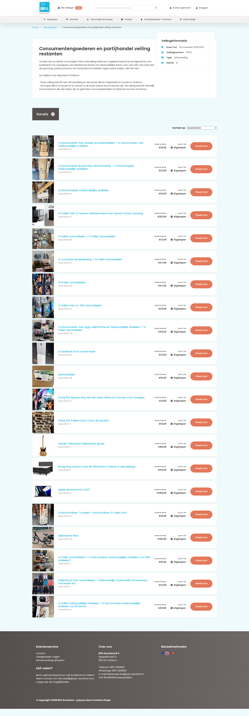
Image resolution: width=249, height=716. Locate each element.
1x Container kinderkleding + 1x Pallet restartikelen (90, 259)
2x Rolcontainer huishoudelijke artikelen (83, 190)
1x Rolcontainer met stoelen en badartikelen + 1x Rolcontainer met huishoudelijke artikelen (101, 144)
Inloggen (203, 7)
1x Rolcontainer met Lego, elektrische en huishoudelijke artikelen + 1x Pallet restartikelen (102, 329)
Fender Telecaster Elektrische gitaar (81, 443)
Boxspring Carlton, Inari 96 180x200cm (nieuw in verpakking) (96, 466)
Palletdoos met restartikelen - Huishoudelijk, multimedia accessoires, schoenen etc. (103, 582)
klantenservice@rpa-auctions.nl (125, 674)
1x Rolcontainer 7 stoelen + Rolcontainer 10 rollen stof (92, 512)
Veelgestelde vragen (48, 656)
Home (35, 27)
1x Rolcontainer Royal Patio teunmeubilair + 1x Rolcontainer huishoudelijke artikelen (96, 167)
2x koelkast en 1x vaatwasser (77, 351)
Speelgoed (52, 19)
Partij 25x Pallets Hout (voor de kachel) (83, 420)
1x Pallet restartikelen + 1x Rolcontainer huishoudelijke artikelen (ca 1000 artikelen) (104, 559)
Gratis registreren (182, 7)
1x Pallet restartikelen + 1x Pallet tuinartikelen (86, 236)
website (81, 700)
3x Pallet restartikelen (72, 282)
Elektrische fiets (68, 535)
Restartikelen (66, 374)
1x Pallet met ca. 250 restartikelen (80, 305)
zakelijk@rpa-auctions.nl (77, 678)
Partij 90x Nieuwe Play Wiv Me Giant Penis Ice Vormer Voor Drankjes (101, 397)
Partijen (128, 19)
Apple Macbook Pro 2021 (74, 489)
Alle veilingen (71, 7)
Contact (41, 653)
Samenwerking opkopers (50, 660)
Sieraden (73, 19)
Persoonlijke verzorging (101, 19)
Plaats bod (201, 146)
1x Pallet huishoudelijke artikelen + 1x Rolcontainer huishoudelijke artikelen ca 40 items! (99, 605)
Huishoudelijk (189, 19)
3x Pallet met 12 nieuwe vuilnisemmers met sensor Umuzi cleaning (100, 213)
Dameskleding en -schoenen (157, 19)
